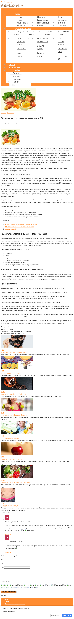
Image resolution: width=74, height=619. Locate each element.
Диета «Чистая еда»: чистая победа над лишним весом (15, 482)
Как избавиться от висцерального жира (11, 373)
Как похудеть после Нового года (9, 506)
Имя (2, 560)
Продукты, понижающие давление (10, 438)
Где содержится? (10, 229)
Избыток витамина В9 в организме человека (19, 227)
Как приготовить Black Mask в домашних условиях (14, 352)
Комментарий (5, 582)
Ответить (8, 534)
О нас (6, 599)
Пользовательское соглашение (15, 604)
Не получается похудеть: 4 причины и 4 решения (14, 415)
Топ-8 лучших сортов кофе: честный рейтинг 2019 (14, 394)
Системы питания (42, 41)
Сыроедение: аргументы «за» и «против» (12, 459)
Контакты (8, 601)
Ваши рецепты (21, 48)
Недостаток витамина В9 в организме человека (21, 224)
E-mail (3, 564)
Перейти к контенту (7, 2)
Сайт (2, 567)
